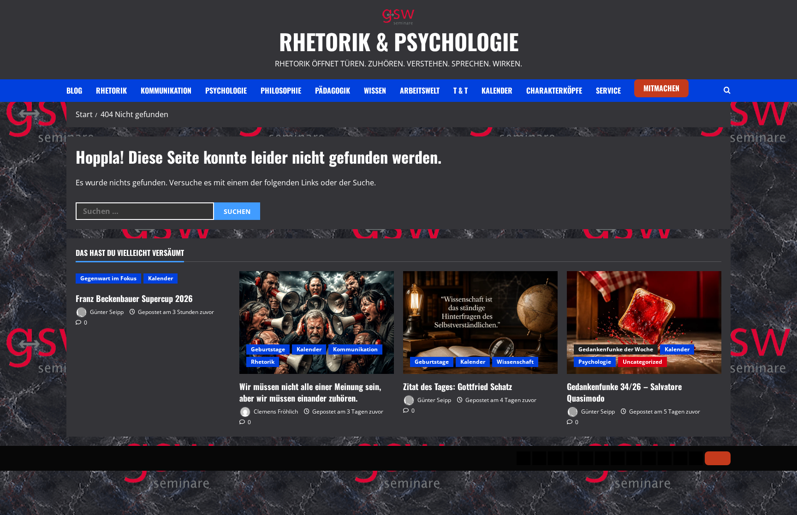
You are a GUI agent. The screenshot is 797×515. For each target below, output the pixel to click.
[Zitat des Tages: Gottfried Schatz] (480, 322)
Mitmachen (661, 88)
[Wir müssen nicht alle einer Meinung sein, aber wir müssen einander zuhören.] (316, 322)
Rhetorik (111, 90)
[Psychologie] (570, 458)
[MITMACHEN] (718, 458)
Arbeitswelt (420, 90)
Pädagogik (332, 90)
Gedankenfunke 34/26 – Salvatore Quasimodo (624, 392)
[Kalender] (665, 458)
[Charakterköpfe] (680, 458)
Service (608, 90)
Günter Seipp (106, 312)
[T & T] (649, 458)
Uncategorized (642, 362)
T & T (460, 90)
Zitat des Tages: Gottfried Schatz (457, 386)
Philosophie (281, 90)
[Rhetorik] (539, 458)
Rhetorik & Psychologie (398, 41)
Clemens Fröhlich (275, 411)
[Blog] (523, 458)
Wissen (375, 90)
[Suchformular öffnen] (727, 90)
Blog (74, 90)
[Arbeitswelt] (633, 458)
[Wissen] (618, 458)
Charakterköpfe (554, 90)
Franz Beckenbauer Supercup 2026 (134, 298)
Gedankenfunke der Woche (615, 349)
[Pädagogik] (602, 458)
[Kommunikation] (555, 458)
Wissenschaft (515, 362)
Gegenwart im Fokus (108, 278)
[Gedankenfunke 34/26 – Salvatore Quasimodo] (644, 322)
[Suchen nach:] (145, 211)
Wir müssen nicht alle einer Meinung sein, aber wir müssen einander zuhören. (310, 392)
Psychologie (226, 90)
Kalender (497, 90)
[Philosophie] (586, 458)
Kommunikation (166, 90)
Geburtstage (268, 349)
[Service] (696, 458)
